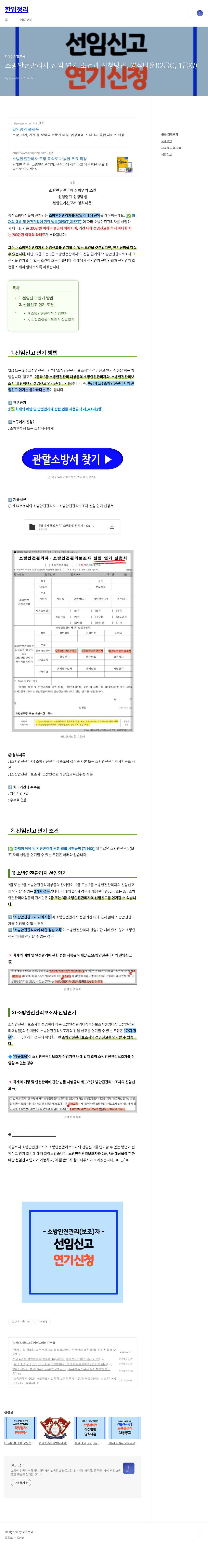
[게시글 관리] (28, 1322)
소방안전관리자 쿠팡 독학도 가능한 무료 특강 (49, 158)
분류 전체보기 (169, 134)
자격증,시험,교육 (22, 1342)
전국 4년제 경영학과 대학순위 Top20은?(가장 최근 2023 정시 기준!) (56, 1359)
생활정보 (166, 154)
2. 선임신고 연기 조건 (37, 304)
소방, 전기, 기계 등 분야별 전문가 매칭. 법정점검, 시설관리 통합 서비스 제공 (68, 135)
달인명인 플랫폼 (25, 129)
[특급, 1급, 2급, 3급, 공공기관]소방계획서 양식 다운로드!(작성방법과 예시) (60, 1364)
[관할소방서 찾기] (72, 471)
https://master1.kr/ (24, 123)
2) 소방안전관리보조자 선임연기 (50, 319)
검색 (190, 13)
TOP (200, 1533)
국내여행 (166, 141)
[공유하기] (23, 1322)
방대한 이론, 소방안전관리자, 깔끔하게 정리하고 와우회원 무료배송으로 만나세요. (60, 166)
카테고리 (26, 19)
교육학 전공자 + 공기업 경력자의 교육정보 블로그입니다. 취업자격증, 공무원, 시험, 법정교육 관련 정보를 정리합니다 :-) (66, 1472)
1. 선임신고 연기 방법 (36, 298)
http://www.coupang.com (29, 152)
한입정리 (16, 9)
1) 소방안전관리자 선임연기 (47, 313)
